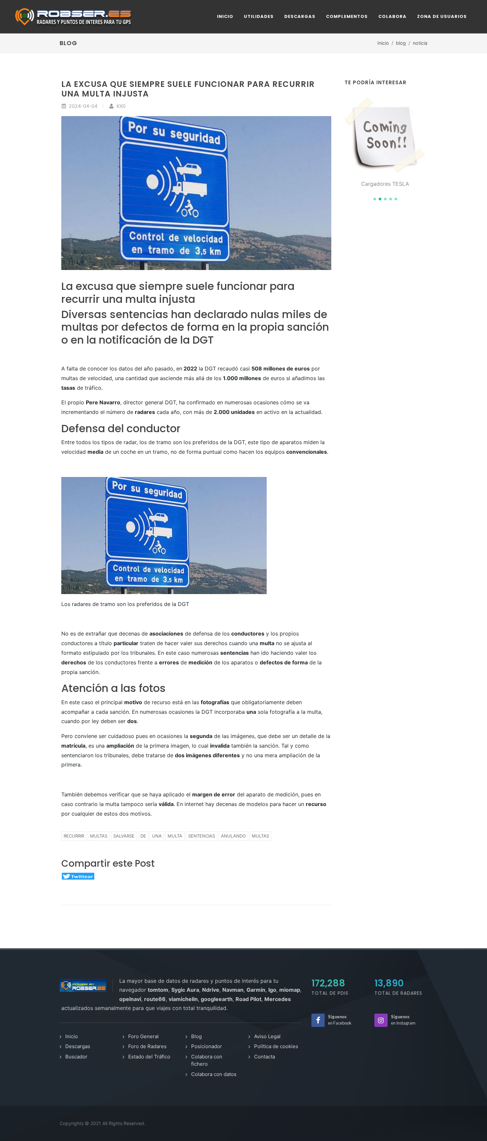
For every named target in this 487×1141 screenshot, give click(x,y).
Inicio (383, 43)
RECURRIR (74, 836)
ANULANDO (233, 836)
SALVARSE (124, 836)
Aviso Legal (267, 1036)
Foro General (143, 1036)
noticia (420, 43)
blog (401, 43)
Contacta (264, 1056)
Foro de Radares (147, 1046)
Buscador (76, 1056)
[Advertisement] (385, 316)
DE (143, 836)
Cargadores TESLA (385, 183)
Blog (196, 1036)
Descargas (77, 1046)
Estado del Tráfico (149, 1056)
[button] (374, 199)
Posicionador (206, 1046)
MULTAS (98, 836)
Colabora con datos (214, 1074)
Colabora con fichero (206, 1060)
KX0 (120, 106)
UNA (157, 836)
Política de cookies (276, 1046)
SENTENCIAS (201, 836)
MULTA (175, 836)
